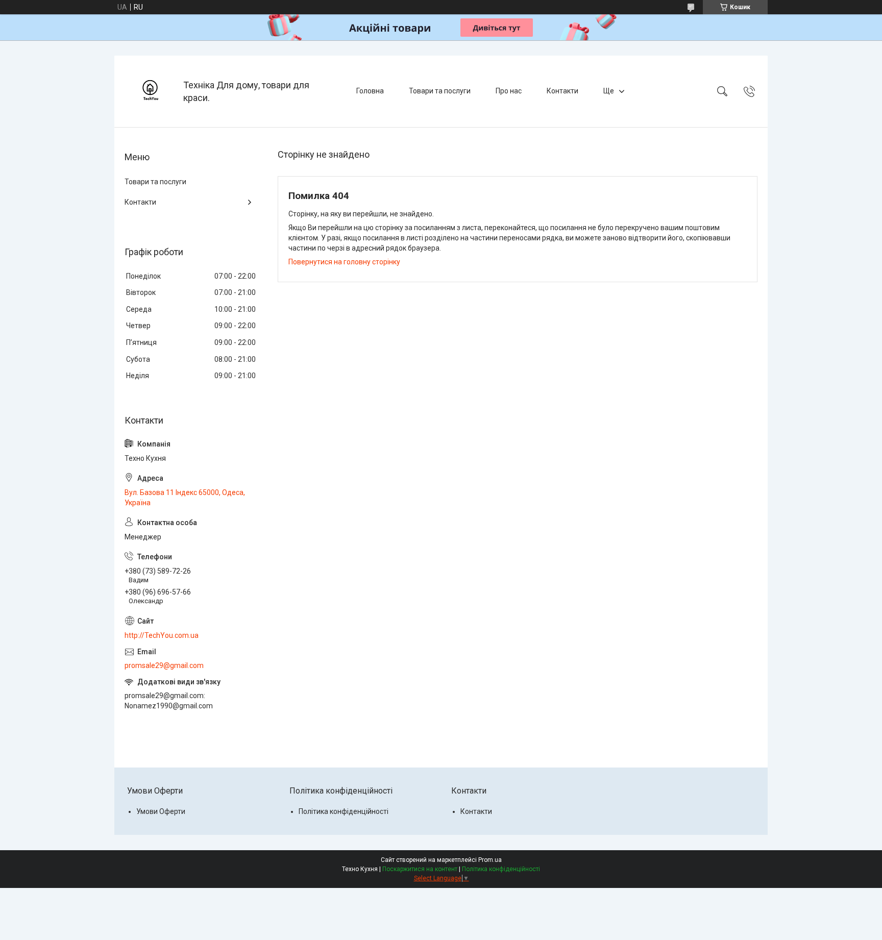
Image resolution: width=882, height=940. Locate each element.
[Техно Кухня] (150, 91)
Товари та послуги (440, 91)
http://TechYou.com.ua (162, 635)
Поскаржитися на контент (419, 869)
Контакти (562, 91)
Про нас (509, 91)
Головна (370, 91)
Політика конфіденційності (343, 811)
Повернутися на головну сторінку (344, 262)
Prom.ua (490, 859)
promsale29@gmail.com (164, 665)
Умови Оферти (160, 811)
